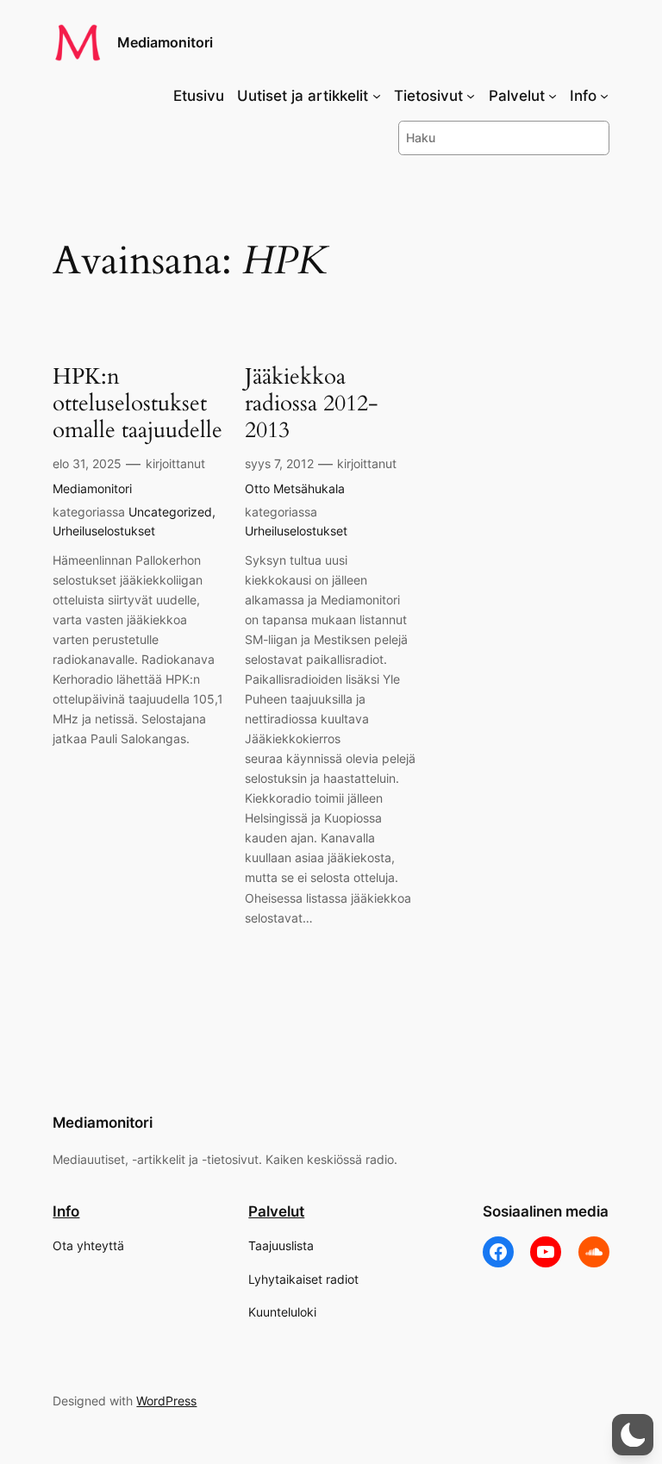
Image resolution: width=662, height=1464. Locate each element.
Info (66, 1211)
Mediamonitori (165, 42)
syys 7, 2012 (279, 463)
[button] (632, 1434)
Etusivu (198, 95)
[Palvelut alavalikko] (552, 95)
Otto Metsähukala (295, 488)
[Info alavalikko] (604, 95)
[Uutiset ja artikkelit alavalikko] (376, 95)
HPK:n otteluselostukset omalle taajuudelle (137, 403)
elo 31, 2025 (87, 463)
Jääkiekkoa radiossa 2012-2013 (311, 403)
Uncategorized (170, 511)
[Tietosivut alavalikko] (470, 95)
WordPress (166, 1400)
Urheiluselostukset (104, 530)
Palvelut (276, 1211)
